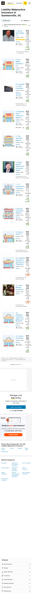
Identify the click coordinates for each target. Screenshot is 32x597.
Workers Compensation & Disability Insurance (16, 474)
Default (26, 20)
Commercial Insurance (7, 359)
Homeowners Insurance (4, 479)
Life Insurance (5, 467)
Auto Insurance (26, 463)
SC (7, 358)
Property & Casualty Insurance (15, 469)
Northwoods (4, 451)
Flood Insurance (25, 468)
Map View (7, 20)
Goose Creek (3, 449)
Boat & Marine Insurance (26, 473)
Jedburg (19, 448)
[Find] (25, 3)
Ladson (12, 448)
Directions (18, 93)
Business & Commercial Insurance (15, 464)
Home (3, 358)
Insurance (20, 358)
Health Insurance (4, 473)
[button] (29, 3)
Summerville (13, 358)
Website (18, 41)
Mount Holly (26, 449)
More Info (18, 95)
